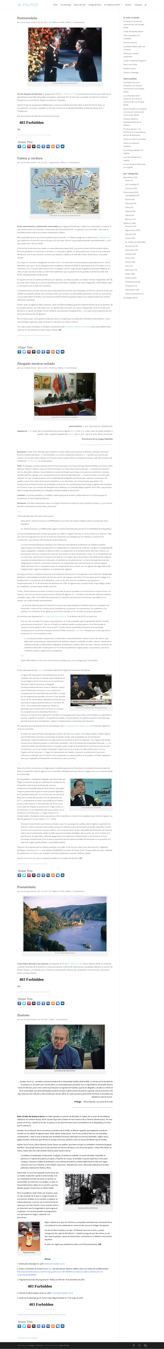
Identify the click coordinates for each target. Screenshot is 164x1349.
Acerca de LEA (79, 5)
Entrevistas (129, 250)
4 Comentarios (62, 1019)
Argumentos (54, 162)
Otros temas (128, 192)
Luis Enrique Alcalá (28, 22)
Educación (129, 203)
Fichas (127, 258)
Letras (127, 215)
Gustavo (23, 1015)
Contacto (138, 5)
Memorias (129, 270)
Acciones (128, 226)
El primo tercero (130, 42)
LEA (126, 266)
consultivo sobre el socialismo (77, 326)
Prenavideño (26, 887)
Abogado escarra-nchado (36, 363)
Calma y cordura (30, 158)
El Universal (32, 461)
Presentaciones (131, 282)
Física (127, 207)
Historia (128, 211)
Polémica (53, 368)
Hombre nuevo (129, 68)
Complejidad (130, 195)
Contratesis (79, 630)
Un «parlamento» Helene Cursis (77, 726)
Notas (51, 1019)
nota (40, 850)
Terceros (128, 188)
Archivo (128, 5)
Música (128, 219)
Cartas (127, 238)
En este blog (66, 5)
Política (68, 22)
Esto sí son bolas (130, 64)
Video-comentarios (133, 293)
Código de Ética (94, 5)
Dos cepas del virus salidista (54, 616)
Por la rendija (130, 184)
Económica (129, 246)
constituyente (103, 237)
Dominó (128, 199)
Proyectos (129, 286)
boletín (47, 819)
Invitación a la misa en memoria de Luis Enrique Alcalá (133, 24)
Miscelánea (128, 177)
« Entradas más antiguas (27, 1338)
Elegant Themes (36, 1345)
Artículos (128, 234)
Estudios (128, 254)
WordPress (64, 1345)
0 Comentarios (79, 22)
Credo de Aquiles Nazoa (133, 31)
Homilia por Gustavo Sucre (53, 1263)
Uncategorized (129, 297)
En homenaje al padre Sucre (62, 1293)
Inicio (55, 5)
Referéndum (130, 289)
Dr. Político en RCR (112, 5)
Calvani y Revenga (130, 72)
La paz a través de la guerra (134, 60)
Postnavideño (27, 18)
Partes (127, 180)
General (128, 262)
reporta (40, 670)
